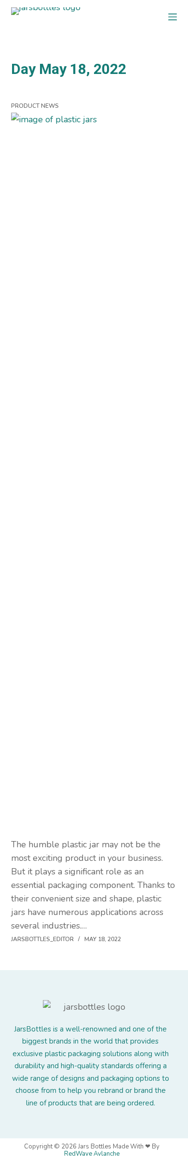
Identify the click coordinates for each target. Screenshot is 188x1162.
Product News (35, 106)
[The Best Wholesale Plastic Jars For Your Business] (93, 475)
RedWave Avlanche (92, 1153)
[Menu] (172, 17)
